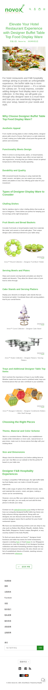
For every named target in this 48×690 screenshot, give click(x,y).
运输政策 (7, 633)
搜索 (6, 586)
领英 (6, 603)
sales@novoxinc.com (22, 510)
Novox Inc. (14, 683)
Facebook (8, 598)
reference (18, 553)
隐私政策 (7, 615)
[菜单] (44, 9)
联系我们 (7, 609)
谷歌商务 (7, 592)
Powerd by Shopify (36, 683)
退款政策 (7, 627)
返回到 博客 (25, 567)
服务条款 (7, 621)
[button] (43, 680)
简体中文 (23, 662)
